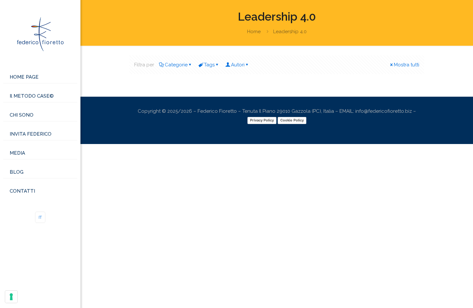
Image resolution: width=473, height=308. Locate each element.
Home (254, 31)
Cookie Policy (292, 120)
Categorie (176, 65)
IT (40, 217)
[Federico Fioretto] (40, 34)
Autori (238, 65)
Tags (209, 65)
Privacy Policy (262, 120)
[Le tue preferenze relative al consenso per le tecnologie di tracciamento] (11, 297)
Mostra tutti (406, 65)
